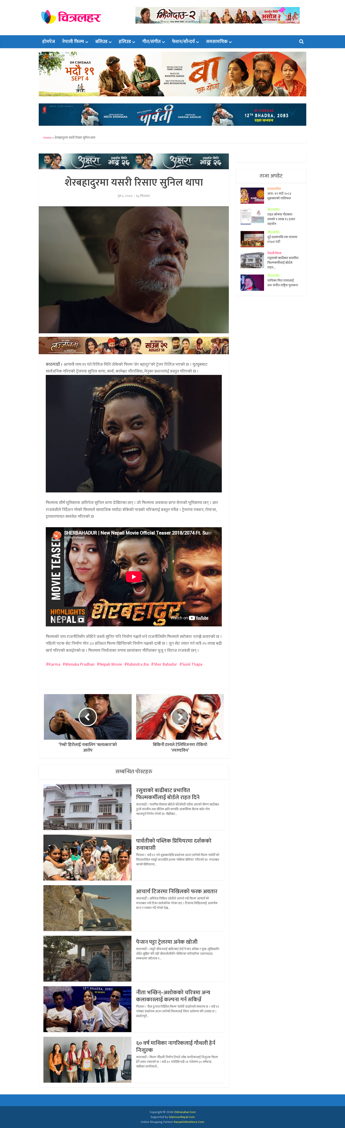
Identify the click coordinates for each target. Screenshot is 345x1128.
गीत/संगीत (151, 42)
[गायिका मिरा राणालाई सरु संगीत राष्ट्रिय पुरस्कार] (254, 283)
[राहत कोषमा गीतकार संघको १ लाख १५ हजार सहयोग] (254, 216)
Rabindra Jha (138, 664)
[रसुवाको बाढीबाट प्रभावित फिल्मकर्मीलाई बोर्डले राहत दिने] (254, 260)
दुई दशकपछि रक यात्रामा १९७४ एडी (282, 239)
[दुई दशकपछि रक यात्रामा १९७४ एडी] (254, 239)
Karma (54, 664)
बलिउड (101, 42)
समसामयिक (217, 42)
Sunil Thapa (192, 664)
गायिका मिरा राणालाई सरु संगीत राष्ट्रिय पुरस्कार (282, 283)
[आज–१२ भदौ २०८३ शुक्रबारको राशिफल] (254, 196)
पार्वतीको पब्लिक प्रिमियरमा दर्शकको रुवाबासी (173, 844)
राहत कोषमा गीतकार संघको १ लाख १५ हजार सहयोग (281, 219)
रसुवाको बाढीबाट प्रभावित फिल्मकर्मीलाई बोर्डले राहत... (283, 262)
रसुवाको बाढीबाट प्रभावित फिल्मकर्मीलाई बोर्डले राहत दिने (167, 794)
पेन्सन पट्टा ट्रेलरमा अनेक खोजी (167, 942)
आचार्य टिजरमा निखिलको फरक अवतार (176, 891)
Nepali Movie (111, 664)
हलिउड (125, 42)
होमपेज (48, 42)
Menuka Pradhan (80, 664)
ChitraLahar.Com (185, 1112)
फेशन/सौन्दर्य (183, 42)
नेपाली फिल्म (73, 42)
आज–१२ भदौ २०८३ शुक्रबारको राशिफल (279, 196)
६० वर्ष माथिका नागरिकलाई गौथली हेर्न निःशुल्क (175, 1046)
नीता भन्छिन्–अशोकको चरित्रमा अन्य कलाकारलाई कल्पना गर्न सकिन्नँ (173, 996)
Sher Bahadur (165, 664)
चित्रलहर (145, 196)
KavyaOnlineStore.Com (189, 1121)
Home (47, 137)
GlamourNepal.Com (182, 1117)
